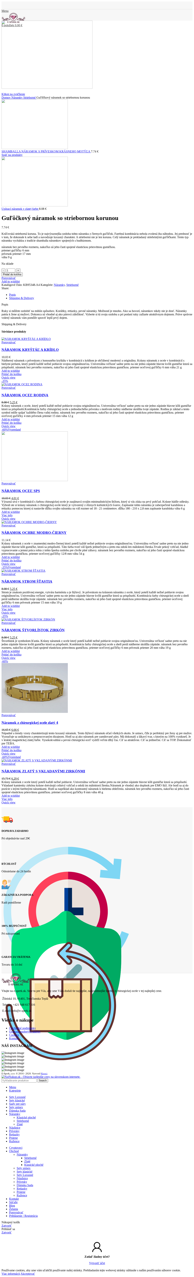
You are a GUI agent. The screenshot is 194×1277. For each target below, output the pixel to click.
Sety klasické (24, 1171)
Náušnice (22, 1178)
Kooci (44, 1073)
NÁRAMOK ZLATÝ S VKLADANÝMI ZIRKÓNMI (43, 771)
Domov (6, 97)
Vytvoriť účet (97, 1263)
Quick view (9, 377)
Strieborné (29, 97)
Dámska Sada (25, 1185)
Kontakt (14, 1038)
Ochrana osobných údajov (25, 1031)
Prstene (21, 1192)
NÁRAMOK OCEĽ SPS (21, 491)
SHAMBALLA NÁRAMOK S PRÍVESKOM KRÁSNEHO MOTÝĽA (46, 151)
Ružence (22, 1195)
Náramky (17, 97)
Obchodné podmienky (22, 1028)
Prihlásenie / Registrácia (23, 1215)
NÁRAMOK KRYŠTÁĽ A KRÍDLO (30, 350)
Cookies (14, 1035)
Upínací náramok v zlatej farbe (20, 208)
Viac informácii (11, 1273)
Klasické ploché (26, 1117)
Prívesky (22, 1181)
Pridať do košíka (12, 274)
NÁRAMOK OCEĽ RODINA (25, 395)
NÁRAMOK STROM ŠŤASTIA (27, 581)
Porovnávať (16, 1212)
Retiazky (22, 1188)
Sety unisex (24, 1168)
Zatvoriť (7, 1225)
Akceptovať (27, 1273)
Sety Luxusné (25, 1175)
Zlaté (20, 1124)
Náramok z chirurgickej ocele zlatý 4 (30, 723)
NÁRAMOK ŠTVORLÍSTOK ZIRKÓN (33, 630)
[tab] (100, 294)
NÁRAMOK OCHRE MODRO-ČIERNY (34, 533)
